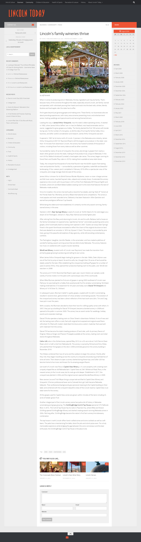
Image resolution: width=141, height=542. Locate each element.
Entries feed (11, 185)
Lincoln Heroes (91, 475)
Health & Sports (57, 2)
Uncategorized (12, 169)
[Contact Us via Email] (33, 25)
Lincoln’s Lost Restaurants (19, 83)
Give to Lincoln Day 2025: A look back (19, 98)
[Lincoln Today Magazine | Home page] (26, 13)
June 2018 (118, 126)
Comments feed (13, 189)
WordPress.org (12, 193)
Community (29, 2)
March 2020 (118, 117)
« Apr (115, 55)
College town (12, 103)
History (83, 2)
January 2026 (119, 82)
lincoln (50, 452)
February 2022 (119, 104)
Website (44, 512)
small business (57, 452)
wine (64, 452)
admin (44, 39)
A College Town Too (14, 70)
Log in (10, 180)
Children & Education (42, 2)
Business (20, 2)
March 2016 (118, 135)
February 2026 (119, 77)
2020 (46, 452)
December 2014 (120, 139)
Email (78, 505)
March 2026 (118, 73)
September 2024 (120, 95)
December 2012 (120, 157)
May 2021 (118, 113)
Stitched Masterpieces (20, 74)
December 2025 (120, 86)
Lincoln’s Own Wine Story (71, 475)
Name (44, 505)
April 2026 (118, 69)
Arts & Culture (10, 2)
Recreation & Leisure (71, 2)
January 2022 (119, 108)
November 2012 (120, 161)
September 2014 (120, 144)
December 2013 (120, 152)
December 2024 (120, 91)
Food (60, 25)
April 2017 (118, 130)
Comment (45, 492)
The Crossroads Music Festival (50, 475)
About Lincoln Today (94, 2)
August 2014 (119, 148)
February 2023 (119, 99)
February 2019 (119, 121)
